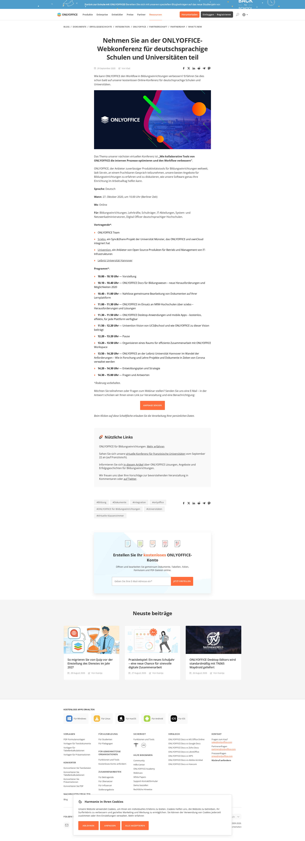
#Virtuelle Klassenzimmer (110, 515)
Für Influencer (105, 785)
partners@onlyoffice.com (224, 749)
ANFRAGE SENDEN (152, 405)
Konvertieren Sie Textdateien (77, 768)
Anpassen (110, 825)
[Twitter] (189, 68)
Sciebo (102, 239)
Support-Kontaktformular (145, 781)
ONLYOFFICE (139, 26)
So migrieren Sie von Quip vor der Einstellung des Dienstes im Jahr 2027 (90, 663)
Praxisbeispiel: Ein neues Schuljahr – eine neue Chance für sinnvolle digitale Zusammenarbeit (152, 663)
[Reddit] (199, 68)
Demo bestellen (140, 785)
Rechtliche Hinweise (142, 789)
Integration (122, 26)
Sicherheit (139, 734)
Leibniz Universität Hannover (115, 260)
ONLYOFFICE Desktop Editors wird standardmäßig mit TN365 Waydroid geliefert (213, 663)
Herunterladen (190, 14)
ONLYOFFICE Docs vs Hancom (182, 764)
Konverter (70, 762)
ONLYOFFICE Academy (144, 768)
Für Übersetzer (105, 781)
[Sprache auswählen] (245, 15)
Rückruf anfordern (221, 760)
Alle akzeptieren (135, 825)
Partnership (177, 26)
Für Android (157, 718)
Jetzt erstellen (182, 581)
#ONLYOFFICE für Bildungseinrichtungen (118, 508)
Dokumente (79, 26)
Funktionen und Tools (108, 759)
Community (139, 760)
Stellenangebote (106, 789)
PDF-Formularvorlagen (74, 739)
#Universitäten (154, 508)
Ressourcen (155, 14)
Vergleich (174, 734)
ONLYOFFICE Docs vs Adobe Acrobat (185, 760)
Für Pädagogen (105, 743)
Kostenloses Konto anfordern (112, 763)
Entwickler (117, 14)
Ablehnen (88, 825)
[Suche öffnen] (237, 15)
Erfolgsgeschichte (101, 26)
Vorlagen (69, 734)
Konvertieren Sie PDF (73, 786)
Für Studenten (105, 739)
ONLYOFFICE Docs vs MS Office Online (186, 739)
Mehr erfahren (155, 446)
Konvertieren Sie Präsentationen (71, 780)
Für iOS (181, 718)
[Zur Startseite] (67, 15)
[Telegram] (204, 68)
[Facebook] (184, 68)
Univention (104, 250)
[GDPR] (143, 746)
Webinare (137, 772)
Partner (141, 14)
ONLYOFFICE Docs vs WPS (180, 755)
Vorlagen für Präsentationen (77, 754)
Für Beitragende (106, 777)
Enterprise (102, 14)
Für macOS (131, 718)
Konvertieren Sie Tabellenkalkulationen (74, 773)
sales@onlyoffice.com (222, 742)
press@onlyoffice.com (222, 756)
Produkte (88, 14)
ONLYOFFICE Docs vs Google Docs (184, 743)
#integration (139, 502)
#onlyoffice (158, 502)
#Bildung (101, 502)
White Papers (139, 777)
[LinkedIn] (194, 68)
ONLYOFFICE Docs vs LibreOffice (183, 751)
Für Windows (80, 718)
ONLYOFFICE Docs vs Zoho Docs (183, 747)
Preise (130, 14)
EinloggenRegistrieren (217, 14)
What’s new (195, 26)
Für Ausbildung (108, 734)
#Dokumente (119, 502)
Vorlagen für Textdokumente (77, 743)
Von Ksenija (96, 673)
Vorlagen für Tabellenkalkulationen (74, 749)
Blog (66, 26)
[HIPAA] (136, 746)
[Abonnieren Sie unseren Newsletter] (67, 825)
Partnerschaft (158, 26)
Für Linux (105, 718)
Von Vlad (126, 68)
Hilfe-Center (139, 764)
